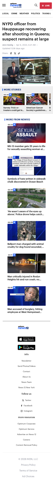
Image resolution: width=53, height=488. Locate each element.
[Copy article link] (19, 53)
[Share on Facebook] (11, 53)
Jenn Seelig (7, 45)
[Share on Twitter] (15, 53)
